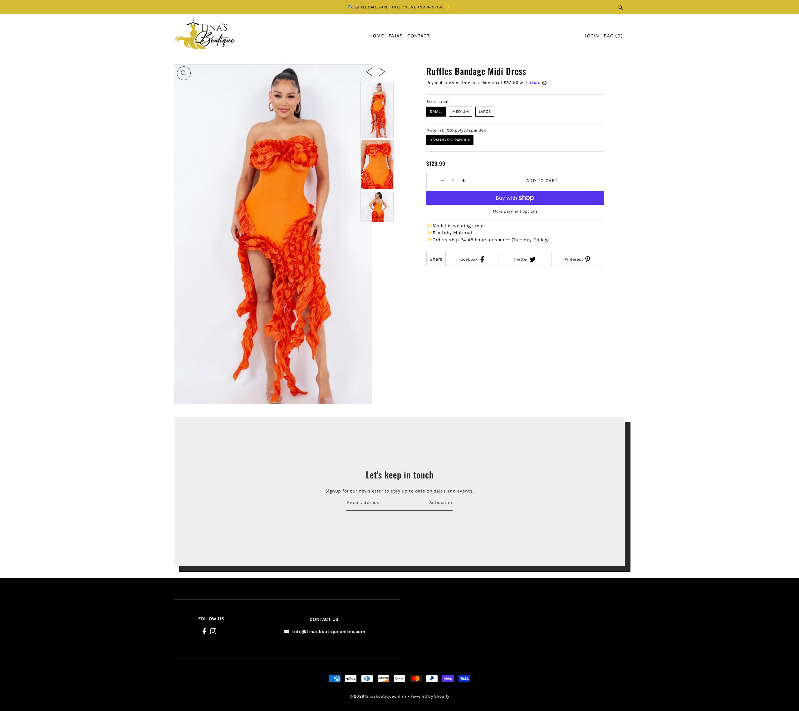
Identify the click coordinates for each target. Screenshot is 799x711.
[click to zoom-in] (184, 73)
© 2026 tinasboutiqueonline (378, 696)
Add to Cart (542, 180)
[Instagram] (213, 630)
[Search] (620, 7)
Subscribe (440, 502)
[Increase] (463, 180)
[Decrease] (442, 180)
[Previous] (369, 71)
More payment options (515, 211)
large (485, 111)
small (436, 111)
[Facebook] (204, 630)
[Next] (381, 71)
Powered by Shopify (429, 696)
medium (460, 111)
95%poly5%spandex (450, 139)
